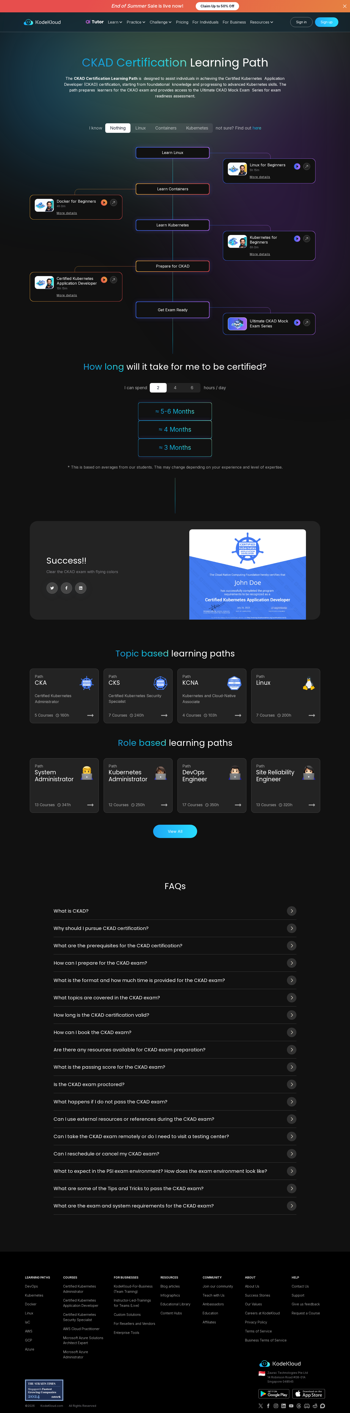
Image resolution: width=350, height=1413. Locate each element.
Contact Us (300, 1286)
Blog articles (170, 1286)
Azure (29, 1349)
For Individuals (205, 22)
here (257, 127)
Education (210, 1313)
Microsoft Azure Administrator (75, 1354)
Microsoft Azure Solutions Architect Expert (83, 1340)
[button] (115, 22)
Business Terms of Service (266, 1340)
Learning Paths (37, 1277)
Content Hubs (171, 1313)
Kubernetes (34, 1295)
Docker (30, 1304)
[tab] (158, 388)
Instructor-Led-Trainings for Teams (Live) (132, 1303)
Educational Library (175, 1304)
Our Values (253, 1304)
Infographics (170, 1295)
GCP (28, 1340)
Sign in (301, 22)
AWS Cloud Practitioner (81, 1329)
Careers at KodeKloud (262, 1313)
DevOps (31, 1286)
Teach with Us (214, 1295)
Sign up (327, 22)
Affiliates (209, 1322)
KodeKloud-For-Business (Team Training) (133, 1288)
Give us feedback (306, 1304)
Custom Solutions (127, 1314)
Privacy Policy (256, 1322)
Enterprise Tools (126, 1333)
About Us (252, 1286)
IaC (27, 1322)
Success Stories (257, 1295)
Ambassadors (213, 1304)
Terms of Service (258, 1331)
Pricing (182, 22)
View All (175, 831)
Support (298, 1295)
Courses (70, 1277)
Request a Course (306, 1313)
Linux (29, 1313)
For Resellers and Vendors (134, 1324)
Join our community (218, 1286)
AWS (28, 1331)
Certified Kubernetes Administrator (79, 1288)
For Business (234, 22)
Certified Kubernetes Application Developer (80, 1303)
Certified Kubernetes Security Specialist (79, 1317)
